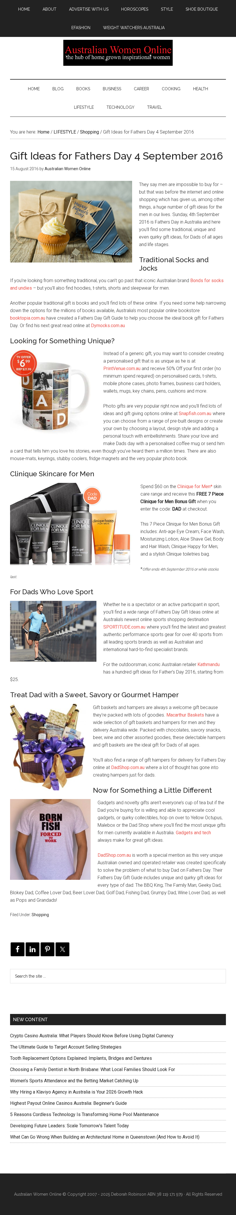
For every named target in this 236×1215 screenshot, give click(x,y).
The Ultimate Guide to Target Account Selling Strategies (65, 1047)
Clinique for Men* (194, 486)
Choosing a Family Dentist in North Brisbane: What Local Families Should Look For (92, 1069)
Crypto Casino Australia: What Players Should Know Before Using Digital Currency (92, 1035)
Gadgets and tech (193, 832)
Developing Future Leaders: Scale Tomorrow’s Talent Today (69, 1125)
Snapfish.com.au (195, 413)
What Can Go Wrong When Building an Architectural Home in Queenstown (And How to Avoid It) (104, 1137)
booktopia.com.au (27, 318)
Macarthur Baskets (185, 715)
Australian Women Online (118, 53)
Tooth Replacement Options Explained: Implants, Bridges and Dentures (81, 1058)
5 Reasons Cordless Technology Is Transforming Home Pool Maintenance (84, 1114)
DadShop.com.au (127, 767)
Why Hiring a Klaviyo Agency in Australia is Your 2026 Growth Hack (76, 1092)
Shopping (40, 914)
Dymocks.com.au (108, 325)
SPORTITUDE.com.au (124, 627)
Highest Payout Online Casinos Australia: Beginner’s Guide (68, 1103)
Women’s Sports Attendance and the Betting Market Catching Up (74, 1080)
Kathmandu (208, 664)
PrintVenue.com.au (121, 368)
